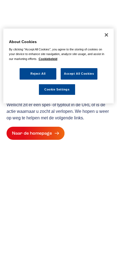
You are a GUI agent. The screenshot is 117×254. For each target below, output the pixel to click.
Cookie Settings (57, 89)
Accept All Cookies (79, 73)
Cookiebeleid (48, 59)
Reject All (38, 73)
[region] (58, 66)
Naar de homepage (32, 133)
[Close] (106, 35)
